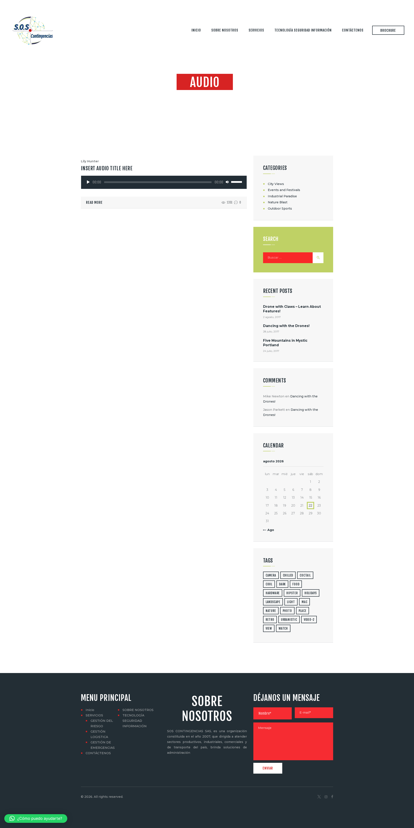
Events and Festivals (284, 190)
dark (282, 584)
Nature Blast (277, 202)
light (291, 602)
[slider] (237, 181)
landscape (273, 602)
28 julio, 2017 (271, 331)
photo (287, 611)
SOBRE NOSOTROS (138, 710)
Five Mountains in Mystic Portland (285, 342)
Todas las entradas (204, 95)
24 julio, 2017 (271, 350)
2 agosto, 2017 (272, 317)
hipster (292, 593)
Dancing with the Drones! (286, 326)
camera (271, 575)
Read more (94, 202)
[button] (35, 818)
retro (270, 619)
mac (304, 602)
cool (269, 584)
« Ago (269, 530)
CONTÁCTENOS (98, 753)
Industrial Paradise (282, 196)
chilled (288, 575)
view (269, 628)
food (295, 584)
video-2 (309, 619)
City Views (276, 184)
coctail (305, 575)
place (302, 611)
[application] (164, 181)
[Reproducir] (88, 182)
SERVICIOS (94, 715)
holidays (310, 593)
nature (271, 611)
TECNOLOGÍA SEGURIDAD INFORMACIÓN (134, 720)
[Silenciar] (227, 182)
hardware (273, 593)
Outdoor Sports (280, 208)
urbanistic (289, 619)
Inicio (90, 710)
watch (283, 628)
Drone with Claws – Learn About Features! (292, 309)
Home (181, 95)
